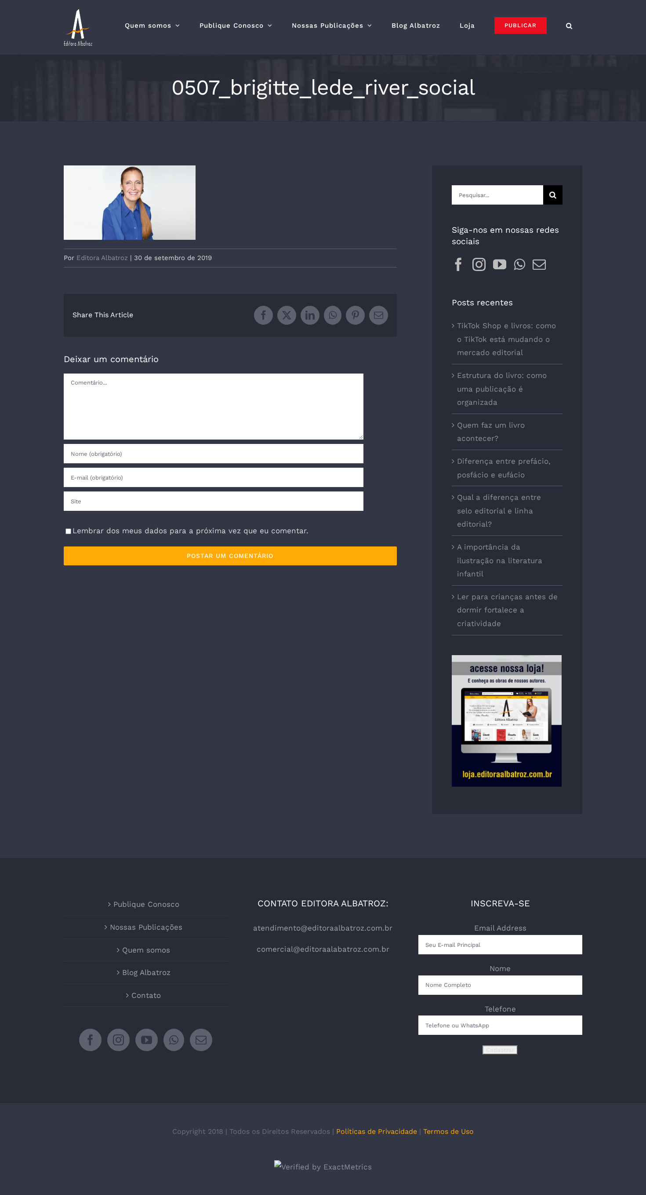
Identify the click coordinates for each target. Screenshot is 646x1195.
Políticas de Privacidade (376, 1131)
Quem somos (146, 950)
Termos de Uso (448, 1131)
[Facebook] (458, 264)
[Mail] (539, 264)
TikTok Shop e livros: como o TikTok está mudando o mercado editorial (506, 339)
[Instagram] (479, 264)
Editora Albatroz (102, 258)
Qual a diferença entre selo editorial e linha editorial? (499, 510)
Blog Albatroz (146, 972)
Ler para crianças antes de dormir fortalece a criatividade (507, 610)
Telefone (500, 1008)
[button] (569, 25)
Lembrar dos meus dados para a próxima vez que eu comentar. (190, 530)
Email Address (500, 928)
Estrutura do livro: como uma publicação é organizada (502, 389)
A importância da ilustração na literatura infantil (499, 560)
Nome (500, 968)
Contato (146, 995)
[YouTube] (499, 264)
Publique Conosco (146, 904)
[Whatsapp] (519, 264)
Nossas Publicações (146, 927)
